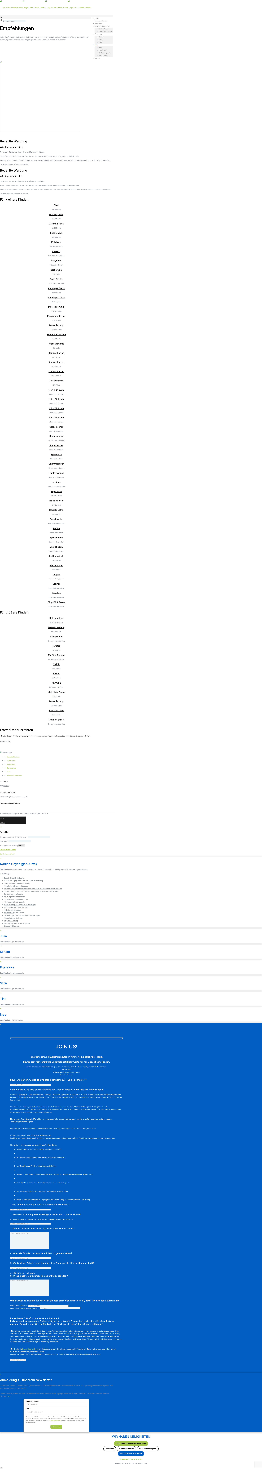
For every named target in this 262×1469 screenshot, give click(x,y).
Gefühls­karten (56, 380)
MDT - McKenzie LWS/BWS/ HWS (16, 907)
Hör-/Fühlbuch (56, 399)
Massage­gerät (56, 343)
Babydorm (56, 260)
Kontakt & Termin (13, 757)
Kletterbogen (56, 565)
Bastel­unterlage (56, 627)
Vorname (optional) (32, 1401)
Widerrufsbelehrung (14, 775)
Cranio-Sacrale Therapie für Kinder (17, 883)
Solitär (56, 664)
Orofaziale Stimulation (12, 926)
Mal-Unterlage (56, 618)
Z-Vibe (56, 528)
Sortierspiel (56, 270)
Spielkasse (56, 454)
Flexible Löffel (56, 510)
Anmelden (21, 845)
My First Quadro (56, 655)
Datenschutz (11, 768)
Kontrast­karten (56, 353)
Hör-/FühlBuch (56, 390)
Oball (56, 205)
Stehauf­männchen (56, 334)
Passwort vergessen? (8, 850)
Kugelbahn (56, 491)
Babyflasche (56, 519)
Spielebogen (56, 537)
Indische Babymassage (12, 910)
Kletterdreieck (56, 556)
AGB (8, 772)
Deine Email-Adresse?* (19, 1306)
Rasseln (56, 251)
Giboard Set (56, 636)
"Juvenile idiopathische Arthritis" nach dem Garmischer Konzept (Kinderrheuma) (33, 889)
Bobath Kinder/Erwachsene (14, 878)
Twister (56, 646)
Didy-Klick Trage (56, 602)
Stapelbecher (56, 427)
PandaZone (11, 761)
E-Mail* (28, 1408)
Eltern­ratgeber (56, 463)
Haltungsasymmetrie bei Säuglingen (17, 923)
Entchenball (56, 233)
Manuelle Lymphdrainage (13, 918)
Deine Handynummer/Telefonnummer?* (25, 1308)
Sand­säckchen (56, 710)
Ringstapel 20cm (56, 288)
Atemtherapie (9, 913)
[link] (26, 21)
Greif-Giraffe (56, 279)
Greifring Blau (56, 214)
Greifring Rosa (56, 223)
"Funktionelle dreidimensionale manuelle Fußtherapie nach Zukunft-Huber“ (31, 891)
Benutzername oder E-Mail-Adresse (13, 837)
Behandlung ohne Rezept (78, 870)
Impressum (11, 764)
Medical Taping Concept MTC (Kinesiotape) (20, 905)
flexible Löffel (56, 500)
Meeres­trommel (56, 307)
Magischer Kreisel (56, 316)
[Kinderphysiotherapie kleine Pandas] (45, 7)
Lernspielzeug (56, 325)
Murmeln (56, 683)
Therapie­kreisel (56, 719)
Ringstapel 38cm (56, 297)
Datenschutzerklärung (30, 1349)
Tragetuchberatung (11, 921)
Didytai (56, 574)
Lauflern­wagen (56, 473)
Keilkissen (56, 242)
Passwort (4, 841)
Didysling (56, 593)
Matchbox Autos (56, 692)
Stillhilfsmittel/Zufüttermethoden (16, 899)
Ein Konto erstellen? (7, 854)
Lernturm (56, 482)
